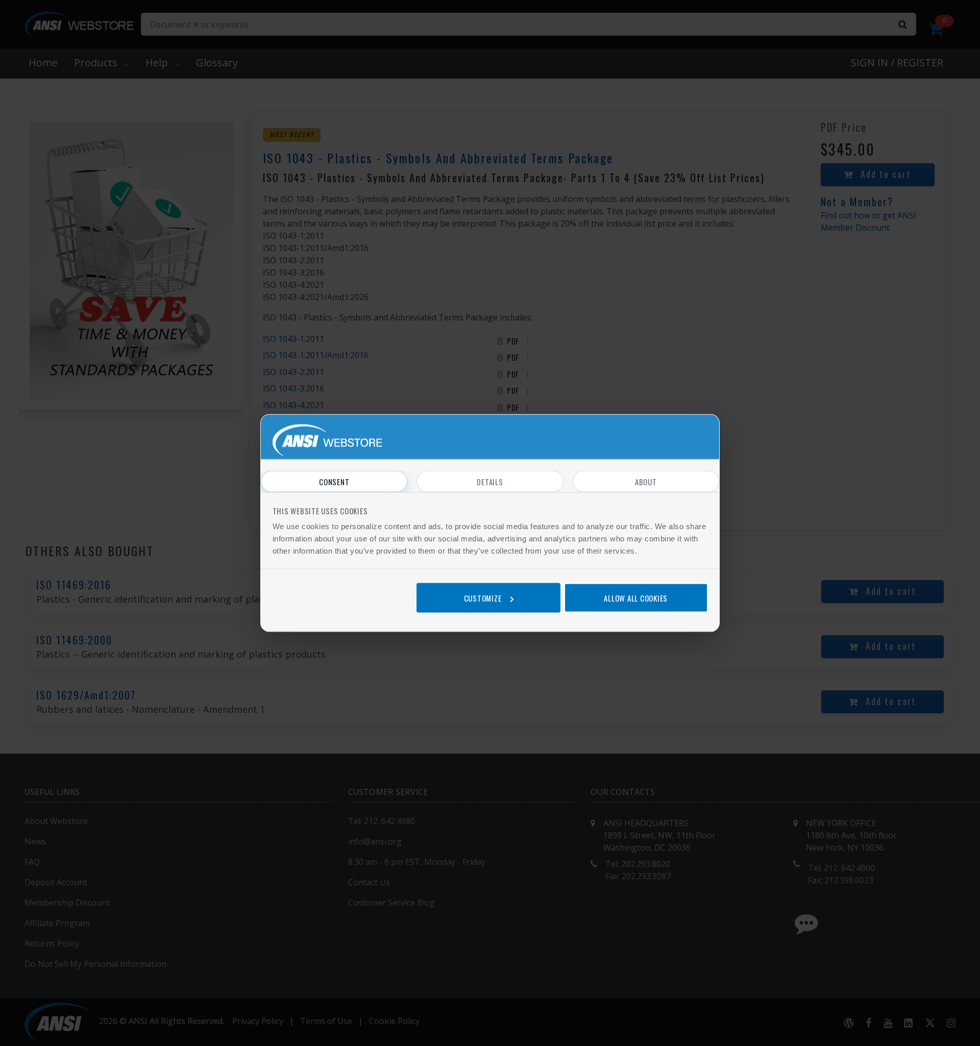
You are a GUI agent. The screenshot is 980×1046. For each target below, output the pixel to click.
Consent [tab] (334, 481)
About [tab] (646, 481)
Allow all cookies (636, 597)
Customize (483, 597)
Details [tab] (490, 481)
